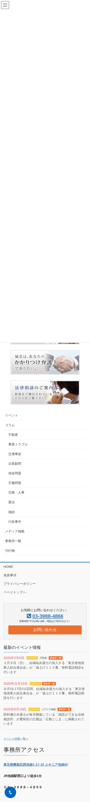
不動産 (13, 434)
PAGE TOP (83, 774)
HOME (8, 566)
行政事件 (14, 521)
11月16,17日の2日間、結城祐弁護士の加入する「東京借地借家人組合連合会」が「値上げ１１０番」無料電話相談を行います (44, 693)
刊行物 (10, 550)
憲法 (11, 502)
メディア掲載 (14, 531)
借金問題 (14, 473)
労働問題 (14, 483)
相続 (11, 512)
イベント (11, 415)
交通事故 (14, 454)
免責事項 (9, 575)
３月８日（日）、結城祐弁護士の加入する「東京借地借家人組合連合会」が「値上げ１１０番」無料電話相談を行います (43, 667)
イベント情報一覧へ (15, 738)
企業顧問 (14, 463)
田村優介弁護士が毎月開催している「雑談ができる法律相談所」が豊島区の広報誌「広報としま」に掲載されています (43, 719)
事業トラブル (18, 444)
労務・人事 (16, 492)
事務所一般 (13, 541)
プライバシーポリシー (19, 583)
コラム (10, 425)
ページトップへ (14, 592)
